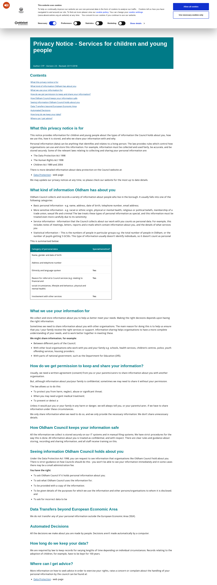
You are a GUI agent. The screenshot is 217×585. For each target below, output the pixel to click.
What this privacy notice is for (44, 82)
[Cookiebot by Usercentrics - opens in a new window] (21, 23)
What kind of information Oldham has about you (53, 86)
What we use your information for (47, 90)
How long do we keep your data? (46, 114)
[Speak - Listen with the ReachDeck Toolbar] (6, 5)
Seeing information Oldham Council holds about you (55, 102)
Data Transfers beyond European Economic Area (54, 106)
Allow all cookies (191, 7)
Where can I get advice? (41, 118)
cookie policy (102, 12)
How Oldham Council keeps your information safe (54, 98)
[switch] (77, 23)
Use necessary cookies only (191, 15)
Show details (136, 23)
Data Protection (42, 174)
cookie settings (136, 12)
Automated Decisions (40, 110)
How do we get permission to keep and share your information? (61, 94)
